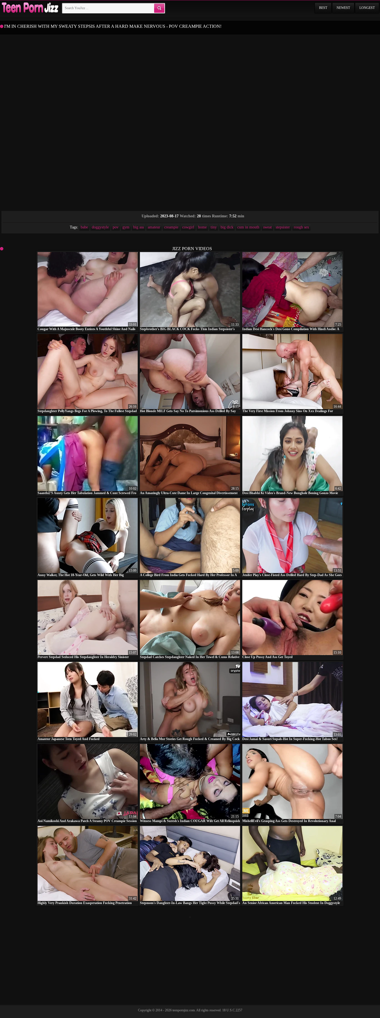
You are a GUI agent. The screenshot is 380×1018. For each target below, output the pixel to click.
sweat (267, 227)
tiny (214, 227)
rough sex (301, 227)
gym (125, 227)
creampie (171, 227)
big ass (138, 227)
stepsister (283, 227)
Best (323, 8)
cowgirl (188, 227)
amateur (154, 227)
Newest (343, 8)
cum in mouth (248, 227)
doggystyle (100, 227)
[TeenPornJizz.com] (29, 8)
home (202, 227)
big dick (227, 227)
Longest (367, 8)
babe (84, 227)
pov (116, 227)
